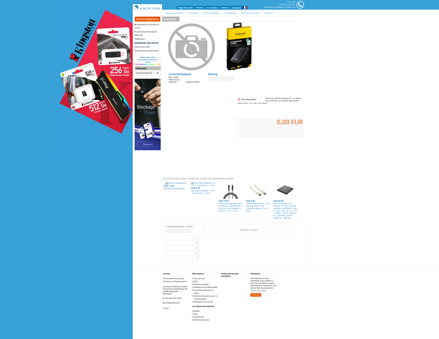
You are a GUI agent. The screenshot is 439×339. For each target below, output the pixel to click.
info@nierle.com (172, 303)
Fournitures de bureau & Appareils (146, 33)
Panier (199, 7)
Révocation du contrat (203, 302)
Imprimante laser (142, 46)
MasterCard (198, 317)
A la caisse (212, 7)
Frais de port (199, 278)
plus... (167, 308)
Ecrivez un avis (249, 229)
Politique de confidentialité (205, 287)
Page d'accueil (185, 7)
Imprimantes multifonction (147, 50)
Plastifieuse (140, 39)
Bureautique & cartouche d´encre (147, 26)
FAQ (195, 281)
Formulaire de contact (174, 278)
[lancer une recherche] (164, 24)
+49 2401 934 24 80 (172, 298)
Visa (195, 314)
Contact (225, 7)
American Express (201, 320)
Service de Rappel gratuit (175, 281)
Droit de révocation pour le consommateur (205, 297)
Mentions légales (201, 284)
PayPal (196, 311)
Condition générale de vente (203, 291)
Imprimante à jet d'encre (146, 42)
